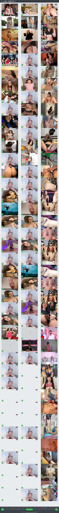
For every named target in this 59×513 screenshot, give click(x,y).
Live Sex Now (29, 509)
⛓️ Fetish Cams (25, 509)
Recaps (31, 512)
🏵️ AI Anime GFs (34, 509)
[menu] (2, 509)
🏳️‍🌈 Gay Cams (9, 509)
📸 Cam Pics (54, 509)
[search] (56, 509)
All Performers (34, 512)
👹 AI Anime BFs (44, 509)
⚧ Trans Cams (14, 509)
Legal (36, 512)
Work (28, 512)
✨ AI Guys (39, 509)
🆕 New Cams (5, 509)
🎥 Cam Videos (50, 509)
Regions (27, 512)
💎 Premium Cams (20, 509)
